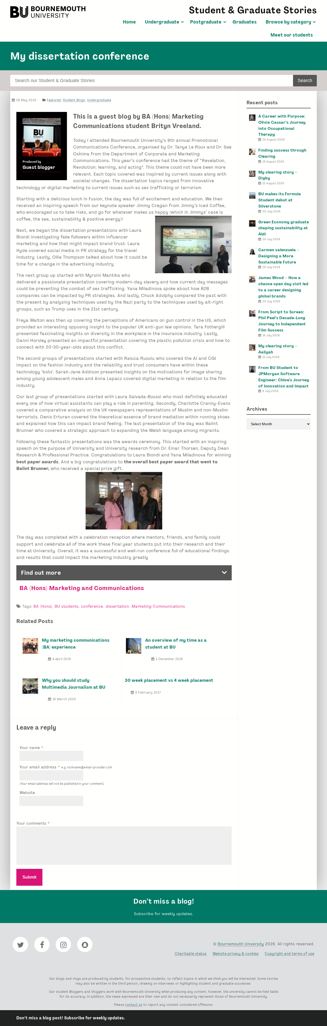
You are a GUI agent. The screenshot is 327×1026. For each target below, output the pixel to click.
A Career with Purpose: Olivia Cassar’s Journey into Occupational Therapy (282, 125)
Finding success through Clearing (282, 153)
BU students (66, 606)
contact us (133, 1004)
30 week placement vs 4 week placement (169, 680)
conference (92, 606)
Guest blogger (38, 167)
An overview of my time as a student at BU (176, 643)
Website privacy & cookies (236, 953)
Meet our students (292, 35)
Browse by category (288, 22)
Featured (54, 100)
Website (27, 792)
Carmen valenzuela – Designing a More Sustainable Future (278, 256)
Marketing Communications (158, 606)
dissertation (117, 606)
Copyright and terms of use (289, 953)
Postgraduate (205, 22)
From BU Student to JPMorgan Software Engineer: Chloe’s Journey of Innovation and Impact (283, 376)
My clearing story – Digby (277, 175)
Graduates (244, 22)
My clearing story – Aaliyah (277, 349)
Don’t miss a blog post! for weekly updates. (70, 1018)
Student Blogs (74, 100)
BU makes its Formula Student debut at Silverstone (279, 200)
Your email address (65, 767)
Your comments (32, 823)
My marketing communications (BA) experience (75, 643)
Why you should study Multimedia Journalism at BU (73, 683)
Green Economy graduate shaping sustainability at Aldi (283, 228)
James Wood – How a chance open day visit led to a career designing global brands (283, 286)
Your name (30, 747)
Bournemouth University (48, 12)
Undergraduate (162, 22)
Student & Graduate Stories (253, 10)
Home (129, 22)
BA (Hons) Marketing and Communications (82, 588)
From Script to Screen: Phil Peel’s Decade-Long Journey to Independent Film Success (282, 321)
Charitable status (190, 953)
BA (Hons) (42, 606)
